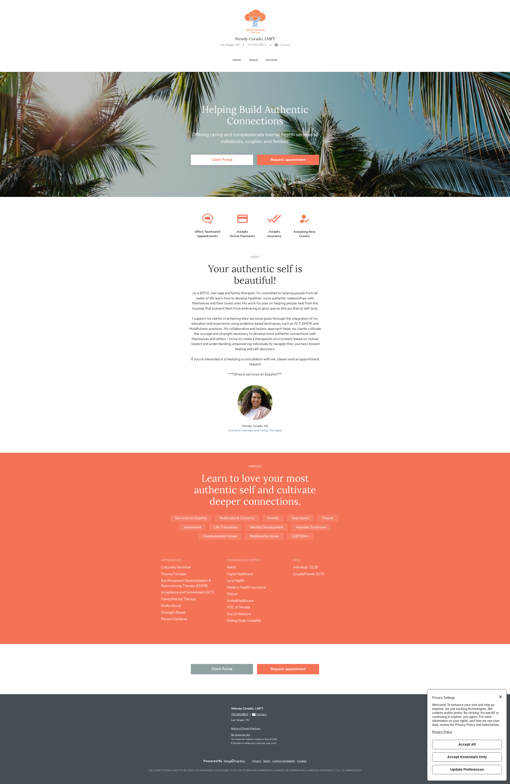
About (253, 60)
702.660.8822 (256, 45)
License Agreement (284, 761)
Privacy (256, 761)
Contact (285, 45)
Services (272, 60)
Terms (266, 761)
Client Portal (221, 159)
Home (236, 60)
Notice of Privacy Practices (245, 728)
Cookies (302, 761)
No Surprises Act (240, 734)
